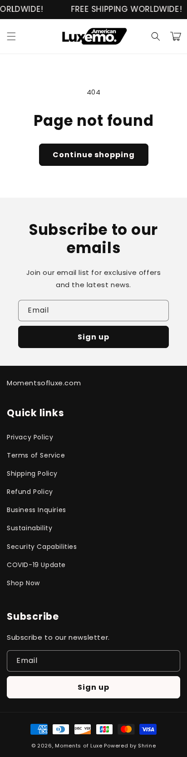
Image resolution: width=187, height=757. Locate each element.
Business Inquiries (36, 509)
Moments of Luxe (79, 745)
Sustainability (29, 528)
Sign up (93, 337)
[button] (11, 36)
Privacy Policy (30, 437)
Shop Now (23, 583)
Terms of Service (36, 455)
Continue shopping (94, 154)
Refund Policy (30, 491)
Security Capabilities (42, 546)
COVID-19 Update (36, 564)
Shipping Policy (32, 473)
